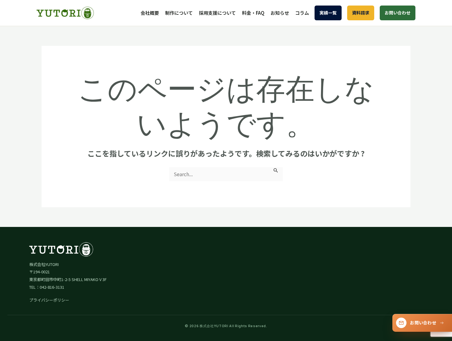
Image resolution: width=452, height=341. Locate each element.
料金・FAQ (253, 13)
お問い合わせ (397, 13)
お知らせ (280, 13)
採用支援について (217, 13)
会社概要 (150, 13)
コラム (302, 13)
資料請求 (360, 13)
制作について (179, 13)
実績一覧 (328, 13)
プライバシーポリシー (49, 300)
